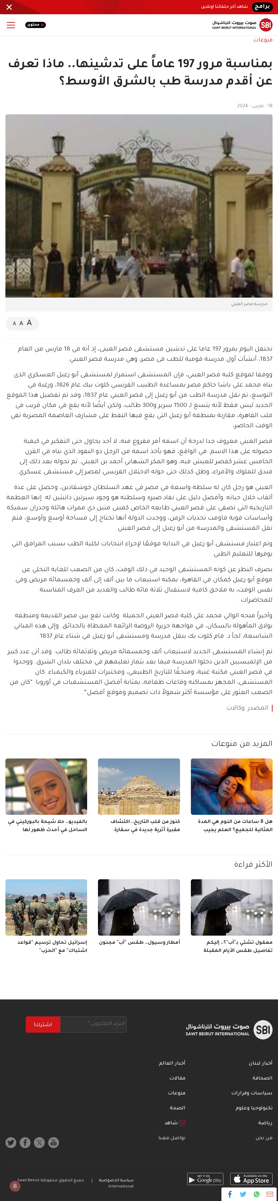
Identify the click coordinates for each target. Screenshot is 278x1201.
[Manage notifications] (14, 1186)
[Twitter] (243, 1194)
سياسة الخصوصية (116, 1181)
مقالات (177, 1079)
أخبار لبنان (261, 1064)
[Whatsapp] (256, 1194)
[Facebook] (230, 1194)
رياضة (265, 1123)
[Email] (270, 1194)
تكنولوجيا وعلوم (254, 1108)
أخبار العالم (172, 1064)
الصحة (177, 1108)
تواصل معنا (171, 1138)
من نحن (264, 1138)
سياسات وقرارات (252, 1093)
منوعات (263, 40)
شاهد (171, 1123)
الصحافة (263, 1079)
